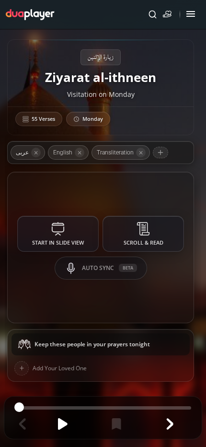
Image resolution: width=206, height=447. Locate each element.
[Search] (152, 14)
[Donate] (169, 14)
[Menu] (190, 14)
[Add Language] (160, 152)
